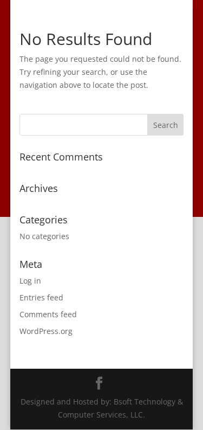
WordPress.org (46, 331)
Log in (30, 280)
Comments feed (48, 314)
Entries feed (41, 297)
